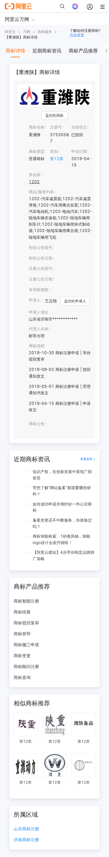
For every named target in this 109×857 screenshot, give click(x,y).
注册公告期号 (40, 268)
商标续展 (22, 611)
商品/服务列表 (41, 191)
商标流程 (37, 345)
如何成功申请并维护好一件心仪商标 (62, 507)
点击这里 (77, 35)
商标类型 (37, 151)
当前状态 (79, 127)
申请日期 (79, 151)
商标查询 (22, 677)
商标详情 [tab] (15, 51)
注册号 (56, 127)
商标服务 (45, 31)
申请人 (35, 299)
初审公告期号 (40, 247)
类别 (54, 151)
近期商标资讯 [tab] (46, 51)
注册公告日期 (40, 279)
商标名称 (37, 127)
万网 (26, 31)
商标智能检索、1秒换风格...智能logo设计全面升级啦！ (61, 539)
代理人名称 (38, 328)
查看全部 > (87, 459)
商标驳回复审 (26, 622)
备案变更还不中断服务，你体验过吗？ (62, 523)
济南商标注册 (26, 840)
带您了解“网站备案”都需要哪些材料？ (62, 490)
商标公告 (37, 423)
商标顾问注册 (26, 666)
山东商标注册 (26, 829)
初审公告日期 (40, 258)
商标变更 (22, 655)
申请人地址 (38, 312)
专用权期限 (38, 289)
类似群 (35, 174)
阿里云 (10, 31)
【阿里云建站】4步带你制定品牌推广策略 (63, 555)
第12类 (56, 158)
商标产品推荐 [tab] (83, 51)
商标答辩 (22, 633)
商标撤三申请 (26, 644)
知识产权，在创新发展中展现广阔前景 (62, 474)
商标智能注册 (26, 600)
